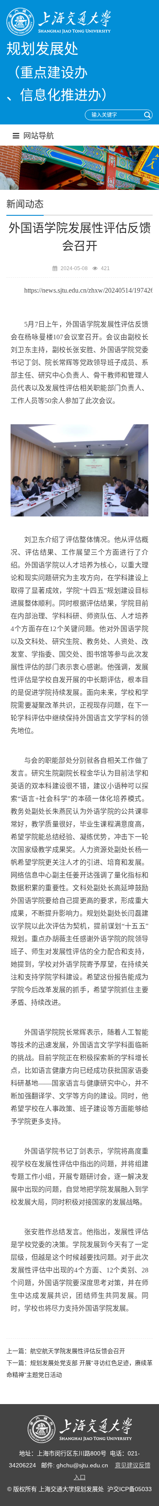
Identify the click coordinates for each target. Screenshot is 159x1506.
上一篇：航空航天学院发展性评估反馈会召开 (65, 1351)
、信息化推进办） (60, 95)
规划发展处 (42, 49)
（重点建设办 (47, 72)
